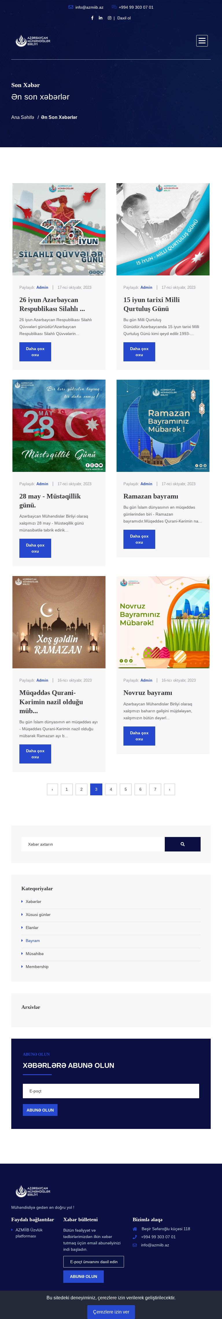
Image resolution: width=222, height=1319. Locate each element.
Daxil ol (124, 18)
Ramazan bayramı (150, 496)
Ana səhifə (22, 117)
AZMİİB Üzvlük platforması (29, 1233)
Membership (37, 966)
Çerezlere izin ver (111, 1311)
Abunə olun (83, 1276)
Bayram (33, 940)
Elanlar (32, 927)
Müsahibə (35, 953)
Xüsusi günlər (38, 914)
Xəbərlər (33, 901)
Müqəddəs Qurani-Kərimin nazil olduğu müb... (51, 701)
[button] (202, 41)
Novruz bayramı (147, 692)
